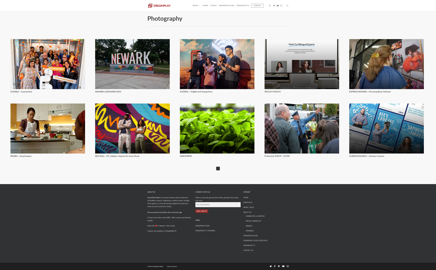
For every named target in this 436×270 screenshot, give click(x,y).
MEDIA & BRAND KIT (253, 221)
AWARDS (249, 226)
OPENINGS (250, 231)
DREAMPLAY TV (249, 245)
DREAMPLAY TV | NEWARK (205, 231)
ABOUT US (247, 212)
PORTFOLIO (247, 202)
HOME (245, 198)
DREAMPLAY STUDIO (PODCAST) (255, 240)
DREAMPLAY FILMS (202, 226)
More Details (48, 62)
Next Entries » (218, 168)
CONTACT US (248, 250)
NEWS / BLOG (248, 207)
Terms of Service (172, 266)
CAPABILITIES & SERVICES (255, 216)
